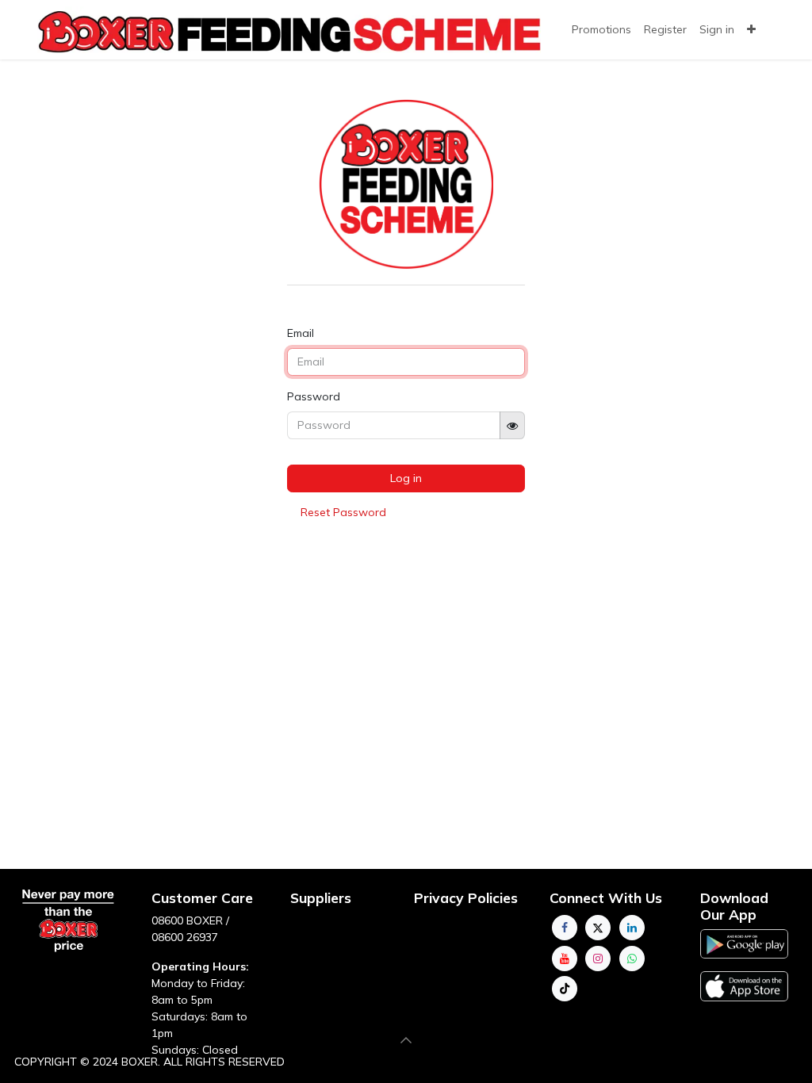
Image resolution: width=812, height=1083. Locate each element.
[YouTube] (564, 958)
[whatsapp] (632, 958)
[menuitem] (665, 29)
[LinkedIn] (632, 927)
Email (300, 333)
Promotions (601, 29)
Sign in (716, 29)
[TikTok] (564, 988)
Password (313, 396)
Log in (406, 478)
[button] (406, 1040)
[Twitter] (598, 927)
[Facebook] (564, 927)
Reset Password (343, 512)
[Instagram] (598, 958)
